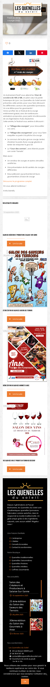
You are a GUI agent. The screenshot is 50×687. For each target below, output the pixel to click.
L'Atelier (14, 541)
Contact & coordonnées (21, 547)
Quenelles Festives (19, 563)
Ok (25, 681)
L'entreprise (16, 538)
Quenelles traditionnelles (22, 557)
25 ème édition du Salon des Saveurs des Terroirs (17, 310)
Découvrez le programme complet (17, 181)
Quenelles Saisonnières (21, 560)
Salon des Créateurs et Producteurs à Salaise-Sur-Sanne (20, 235)
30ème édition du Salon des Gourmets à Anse (16, 385)
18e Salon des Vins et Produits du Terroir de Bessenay (19, 461)
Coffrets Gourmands (20, 569)
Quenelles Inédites (19, 566)
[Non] (46, 674)
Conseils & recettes (19, 544)
